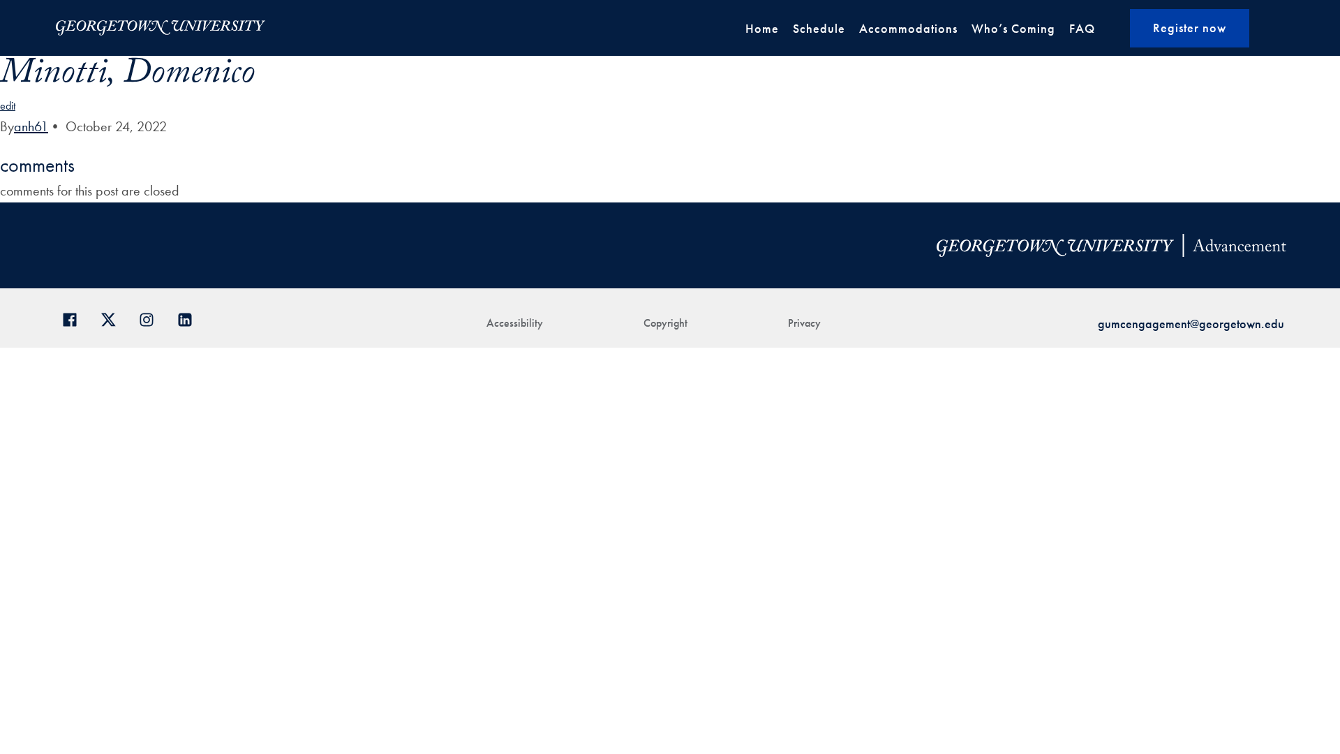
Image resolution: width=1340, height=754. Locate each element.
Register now (1189, 28)
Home (762, 28)
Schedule (819, 28)
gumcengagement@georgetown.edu (1191, 324)
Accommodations (908, 28)
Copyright (665, 323)
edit (7, 105)
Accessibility (514, 323)
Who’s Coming (1013, 28)
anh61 (31, 126)
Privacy (804, 323)
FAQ (1082, 28)
